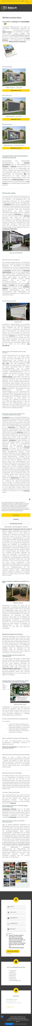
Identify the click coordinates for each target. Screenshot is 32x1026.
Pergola (4, 388)
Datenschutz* (9, 933)
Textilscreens (25, 21)
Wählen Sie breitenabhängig (9, 747)
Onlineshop (12, 335)
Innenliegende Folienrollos (9, 809)
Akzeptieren (16, 515)
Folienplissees (12, 817)
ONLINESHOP (7, 204)
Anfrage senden (12, 951)
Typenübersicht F (16, 90)
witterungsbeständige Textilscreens (11, 668)
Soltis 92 (26, 285)
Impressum (25, 526)
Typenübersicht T (16, 119)
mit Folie (15, 21)
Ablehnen (16, 519)
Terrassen (5, 166)
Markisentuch (18, 214)
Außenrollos (20, 432)
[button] (29, 499)
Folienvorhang (11, 427)
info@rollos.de (14, 477)
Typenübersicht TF (16, 148)
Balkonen (13, 166)
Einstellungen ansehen (16, 523)
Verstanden (9, 1024)
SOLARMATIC (5, 417)
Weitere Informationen (20, 1024)
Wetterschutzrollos (7, 31)
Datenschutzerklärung (17, 526)
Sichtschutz (27, 215)
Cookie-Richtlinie (8, 526)
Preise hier (13, 803)
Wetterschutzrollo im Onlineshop (17, 41)
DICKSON (12, 285)
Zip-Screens (7, 270)
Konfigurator (26, 490)
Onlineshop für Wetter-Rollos (9, 228)
